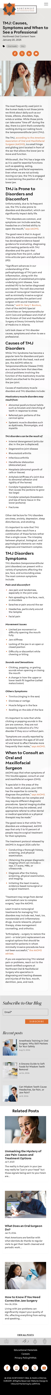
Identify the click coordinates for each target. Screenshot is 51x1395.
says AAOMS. (38, 794)
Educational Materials (25, 1349)
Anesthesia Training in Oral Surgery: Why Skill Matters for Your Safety (33, 1043)
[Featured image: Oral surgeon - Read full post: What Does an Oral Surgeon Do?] (25, 1204)
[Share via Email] (36, 53)
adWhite (36, 1383)
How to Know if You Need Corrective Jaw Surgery (22, 1298)
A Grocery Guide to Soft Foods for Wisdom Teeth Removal (32, 1066)
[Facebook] (7, 1368)
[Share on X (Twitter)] (22, 53)
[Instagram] (16, 1368)
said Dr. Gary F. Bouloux (28, 304)
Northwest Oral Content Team (19, 36)
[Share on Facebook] (15, 53)
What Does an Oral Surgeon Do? (23, 1227)
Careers (25, 1353)
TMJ (22, 46)
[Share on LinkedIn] (29, 53)
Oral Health (12, 46)
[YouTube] (44, 1368)
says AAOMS (31, 228)
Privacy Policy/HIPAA (25, 1357)
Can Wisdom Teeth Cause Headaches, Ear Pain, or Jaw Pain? (33, 1089)
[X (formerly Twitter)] (35, 1368)
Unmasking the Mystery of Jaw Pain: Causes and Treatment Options (23, 1154)
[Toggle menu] (46, 4)
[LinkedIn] (25, 1368)
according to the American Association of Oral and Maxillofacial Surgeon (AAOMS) (25, 141)
